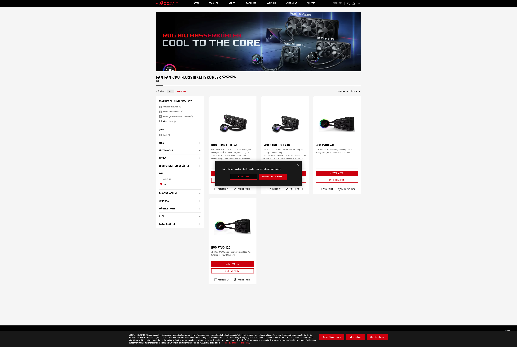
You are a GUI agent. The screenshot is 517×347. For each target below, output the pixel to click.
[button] (170, 91)
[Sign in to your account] (353, 3)
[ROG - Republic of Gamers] (167, 3)
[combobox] (356, 91)
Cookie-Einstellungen (332, 337)
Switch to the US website (273, 176)
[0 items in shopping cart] (359, 3)
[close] (297, 164)
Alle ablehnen (355, 337)
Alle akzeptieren (377, 337)
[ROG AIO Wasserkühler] (258, 41)
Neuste (354, 91)
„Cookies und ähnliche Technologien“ (235, 343)
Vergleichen (223, 189)
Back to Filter (159, 232)
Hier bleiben (243, 176)
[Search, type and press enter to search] (348, 3)
